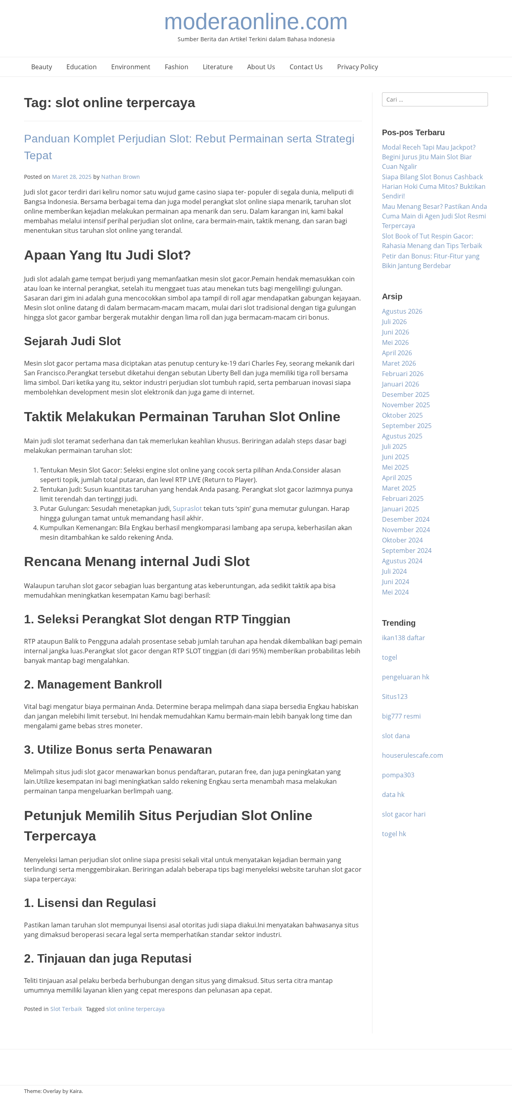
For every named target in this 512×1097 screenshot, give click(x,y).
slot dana (396, 735)
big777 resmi (401, 716)
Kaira (76, 1091)
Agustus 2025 (402, 436)
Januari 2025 (400, 508)
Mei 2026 (395, 342)
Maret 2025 (399, 488)
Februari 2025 (403, 498)
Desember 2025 (406, 394)
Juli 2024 (394, 571)
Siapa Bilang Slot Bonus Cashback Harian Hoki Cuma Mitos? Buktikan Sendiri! (434, 186)
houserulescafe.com (412, 755)
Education (81, 66)
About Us (261, 66)
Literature (218, 66)
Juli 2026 (394, 321)
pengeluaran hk (405, 677)
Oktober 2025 (402, 415)
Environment (130, 66)
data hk (393, 794)
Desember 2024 (406, 519)
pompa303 (398, 775)
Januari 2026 (400, 384)
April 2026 (397, 352)
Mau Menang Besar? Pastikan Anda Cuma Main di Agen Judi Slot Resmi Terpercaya (434, 216)
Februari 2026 (403, 373)
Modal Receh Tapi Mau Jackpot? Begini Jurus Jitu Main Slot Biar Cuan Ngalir (429, 157)
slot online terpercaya (135, 1009)
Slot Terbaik (66, 1009)
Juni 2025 (395, 456)
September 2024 (407, 550)
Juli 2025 (394, 446)
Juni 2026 (395, 332)
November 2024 (406, 529)
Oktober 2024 (402, 540)
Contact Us (306, 66)
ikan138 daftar (403, 637)
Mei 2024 (395, 592)
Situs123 (395, 696)
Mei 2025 (395, 467)
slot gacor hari (404, 814)
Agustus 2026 (402, 311)
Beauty (41, 66)
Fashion (176, 66)
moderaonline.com (256, 21)
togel (389, 657)
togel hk (394, 833)
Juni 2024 (395, 581)
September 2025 (407, 425)
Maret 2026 (399, 363)
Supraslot (187, 508)
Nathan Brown (120, 176)
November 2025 (406, 404)
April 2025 (397, 477)
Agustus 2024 (402, 561)
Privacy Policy (357, 66)
